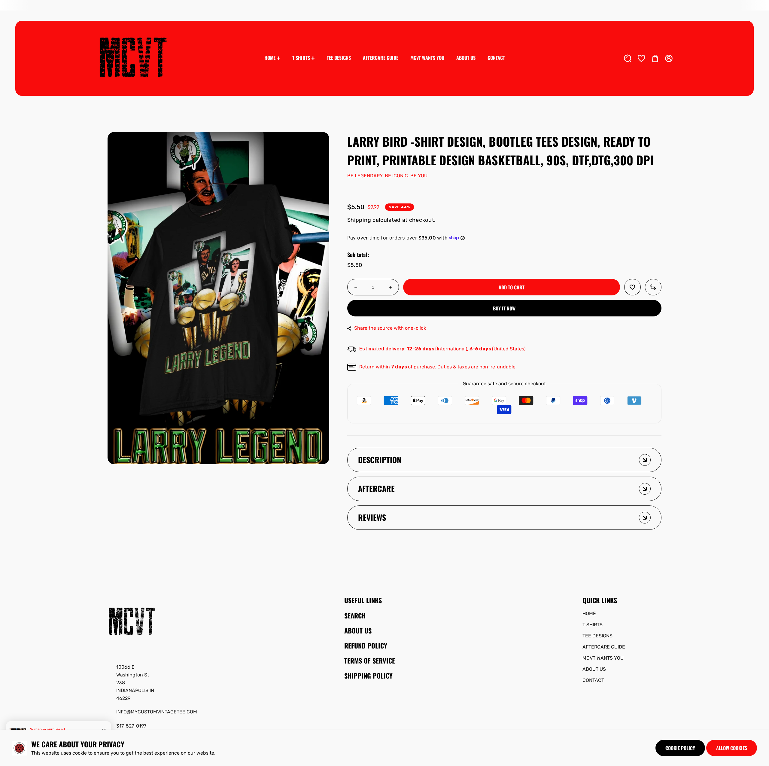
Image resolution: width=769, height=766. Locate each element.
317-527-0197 (131, 726)
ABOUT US (594, 669)
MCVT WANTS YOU (603, 658)
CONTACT (593, 680)
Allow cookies (731, 748)
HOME (589, 613)
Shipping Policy (368, 675)
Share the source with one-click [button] (390, 328)
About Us (358, 630)
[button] (655, 58)
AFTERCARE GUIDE (603, 647)
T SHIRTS (592, 624)
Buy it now (504, 308)
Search (355, 615)
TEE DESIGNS (597, 636)
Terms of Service (369, 660)
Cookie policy (680, 748)
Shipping (359, 220)
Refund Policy (365, 645)
